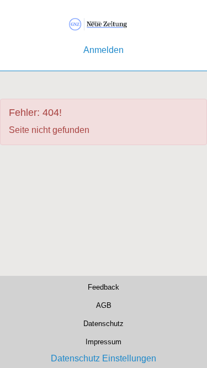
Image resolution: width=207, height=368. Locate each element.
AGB (103, 305)
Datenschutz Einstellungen (103, 358)
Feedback (103, 287)
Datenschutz (103, 323)
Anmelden (103, 50)
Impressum (103, 341)
